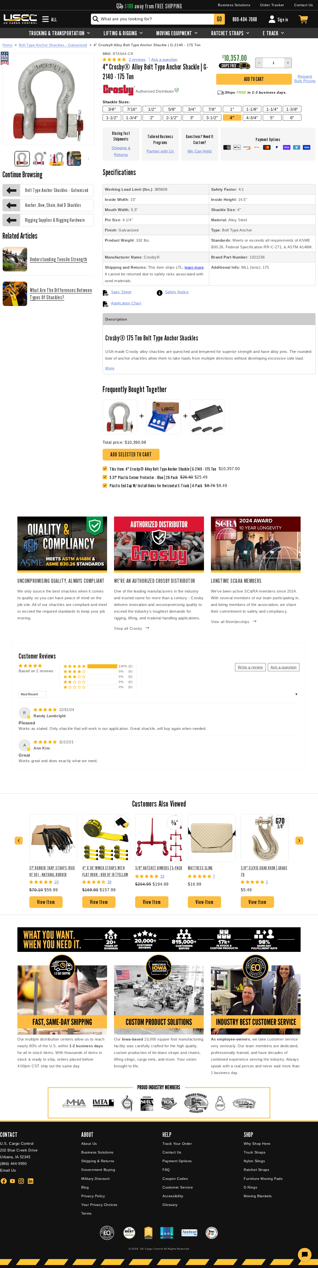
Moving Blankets (258, 1196)
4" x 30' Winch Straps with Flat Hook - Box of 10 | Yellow (105, 871)
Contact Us (303, 5)
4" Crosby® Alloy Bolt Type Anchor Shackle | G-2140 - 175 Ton (147, 45)
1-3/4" (132, 117)
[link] (145, 477)
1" (232, 109)
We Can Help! (200, 151)
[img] (46, 710)
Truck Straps (254, 1152)
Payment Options (177, 1161)
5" (272, 117)
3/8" (112, 109)
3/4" (192, 109)
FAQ (166, 1170)
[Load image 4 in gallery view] (74, 158)
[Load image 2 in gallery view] (39, 158)
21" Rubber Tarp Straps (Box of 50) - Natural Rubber (52, 871)
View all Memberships (230, 622)
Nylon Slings (254, 1161)
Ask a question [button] (284, 667)
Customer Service (177, 1187)
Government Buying (98, 1170)
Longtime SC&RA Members (236, 580)
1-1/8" (252, 109)
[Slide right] (88, 158)
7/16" (132, 109)
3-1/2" (212, 117)
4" (232, 117)
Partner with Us (160, 151)
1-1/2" (112, 117)
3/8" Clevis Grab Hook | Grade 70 (264, 871)
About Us (89, 1144)
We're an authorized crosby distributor (154, 580)
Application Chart (126, 303)
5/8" (172, 109)
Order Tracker (272, 5)
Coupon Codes (175, 1179)
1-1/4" (272, 109)
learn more (194, 267)
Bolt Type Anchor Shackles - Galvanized (53, 45)
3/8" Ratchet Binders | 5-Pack (158, 867)
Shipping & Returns (121, 151)
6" (292, 117)
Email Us (8, 1170)
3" (192, 117)
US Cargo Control (151, 1248)
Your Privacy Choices (99, 1205)
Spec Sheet (121, 292)
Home (7, 45)
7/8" (212, 109)
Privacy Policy (93, 1196)
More (109, 368)
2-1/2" (172, 117)
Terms (86, 1213)
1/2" (152, 109)
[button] (115, 59)
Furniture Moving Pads (263, 1179)
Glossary (170, 1205)
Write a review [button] (250, 667)
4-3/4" (252, 117)
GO (219, 19)
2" (152, 117)
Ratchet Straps (256, 1170)
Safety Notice (177, 292)
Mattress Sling (200, 867)
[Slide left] (7, 158)
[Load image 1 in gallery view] (22, 158)
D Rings (250, 1187)
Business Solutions (234, 5)
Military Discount (95, 1179)
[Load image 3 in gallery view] (56, 158)
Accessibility (172, 1196)
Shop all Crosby (128, 628)
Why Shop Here (257, 1144)
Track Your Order (177, 1144)
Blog (85, 1187)
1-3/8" (292, 109)
